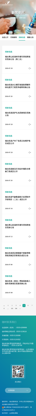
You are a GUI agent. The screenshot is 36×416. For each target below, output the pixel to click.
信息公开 (5, 37)
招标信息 (22, 18)
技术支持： (5, 413)
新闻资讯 (13, 18)
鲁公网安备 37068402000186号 (14, 407)
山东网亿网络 (13, 413)
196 (16, 308)
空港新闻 (13, 37)
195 (12, 308)
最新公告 (30, 37)
